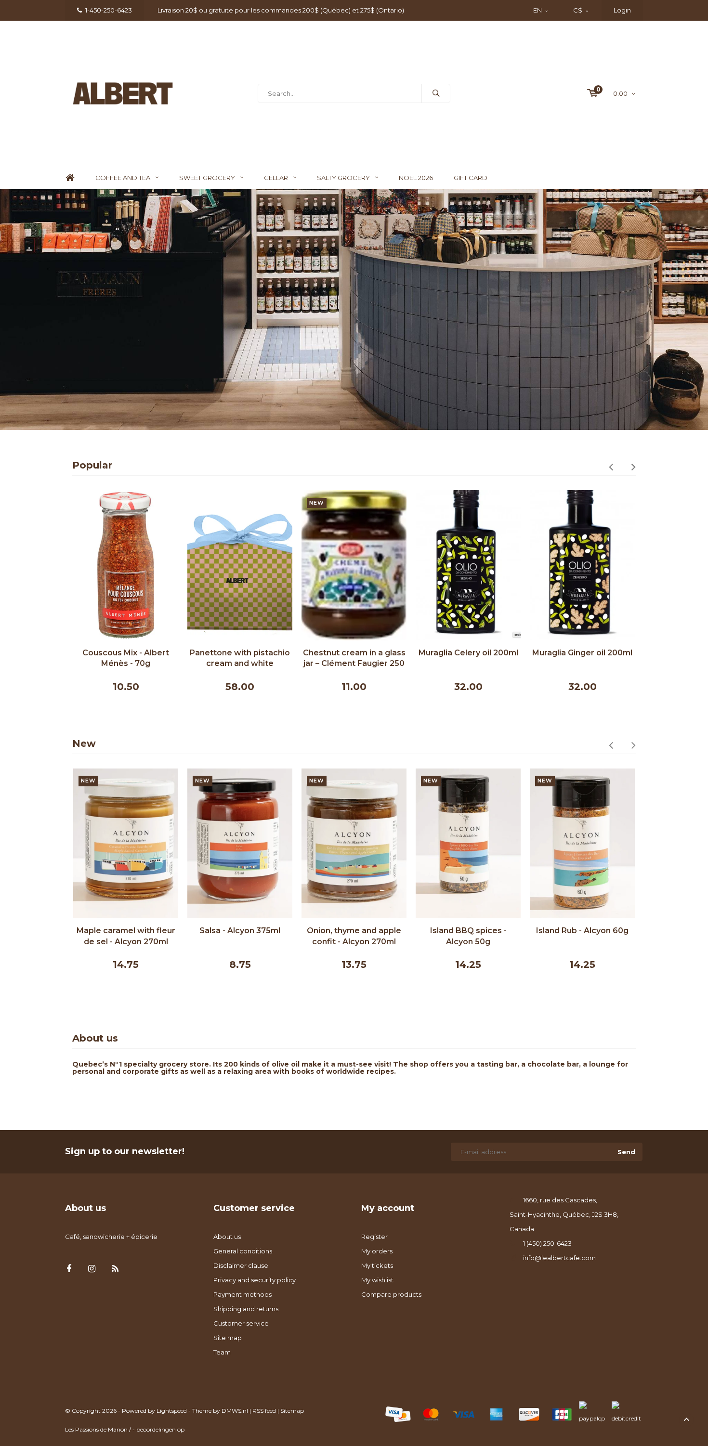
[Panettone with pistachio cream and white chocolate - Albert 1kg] (125, 565)
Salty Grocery (343, 178)
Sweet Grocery (207, 178)
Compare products (391, 1294)
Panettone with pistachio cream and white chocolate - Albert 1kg (126, 659)
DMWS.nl (235, 1410)
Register (374, 1236)
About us (227, 1236)
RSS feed (264, 1410)
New (84, 743)
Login (622, 10)
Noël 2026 (416, 178)
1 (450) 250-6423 (547, 1243)
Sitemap (292, 1410)
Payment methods (242, 1294)
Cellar (276, 178)
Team (222, 1352)
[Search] (435, 93)
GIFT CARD (470, 178)
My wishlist (377, 1280)
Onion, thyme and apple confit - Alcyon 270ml (253, 936)
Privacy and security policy (254, 1280)
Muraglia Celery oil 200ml (354, 652)
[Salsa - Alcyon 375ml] (138, 843)
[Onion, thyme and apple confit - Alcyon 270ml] (252, 843)
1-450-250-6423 (108, 10)
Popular (92, 465)
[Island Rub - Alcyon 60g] (481, 843)
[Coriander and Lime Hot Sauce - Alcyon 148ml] (595, 843)
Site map (227, 1338)
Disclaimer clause (240, 1265)
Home (69, 178)
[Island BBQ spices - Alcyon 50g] (367, 843)
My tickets (377, 1265)
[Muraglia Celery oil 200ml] (354, 565)
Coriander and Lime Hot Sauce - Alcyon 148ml (595, 936)
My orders (377, 1251)
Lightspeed (172, 1410)
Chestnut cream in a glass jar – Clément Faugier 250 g (240, 659)
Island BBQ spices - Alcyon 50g (367, 936)
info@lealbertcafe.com (559, 1258)
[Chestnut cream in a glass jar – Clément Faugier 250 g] (239, 565)
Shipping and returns (245, 1309)
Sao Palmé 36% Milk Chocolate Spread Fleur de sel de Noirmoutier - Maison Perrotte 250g (582, 659)
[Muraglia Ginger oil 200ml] (468, 565)
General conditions (242, 1251)
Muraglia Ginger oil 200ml (468, 652)
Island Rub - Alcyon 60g (481, 930)
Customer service (241, 1323)
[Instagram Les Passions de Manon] (92, 1269)
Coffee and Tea (122, 178)
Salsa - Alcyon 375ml (138, 930)
